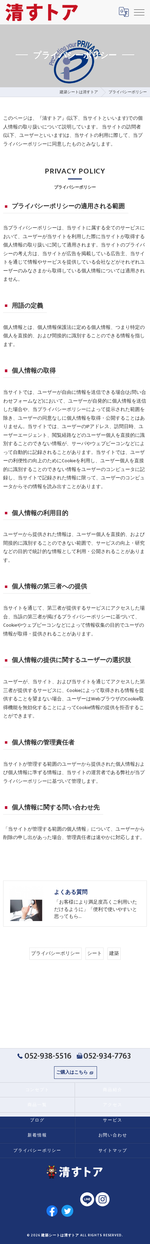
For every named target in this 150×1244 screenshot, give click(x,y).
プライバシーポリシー (55, 953)
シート (94, 953)
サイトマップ (112, 1150)
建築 (114, 953)
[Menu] (139, 12)
